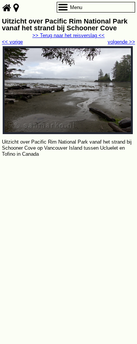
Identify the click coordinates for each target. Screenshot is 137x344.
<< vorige (12, 42)
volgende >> (121, 42)
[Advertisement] (68, 230)
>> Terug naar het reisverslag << (68, 35)
